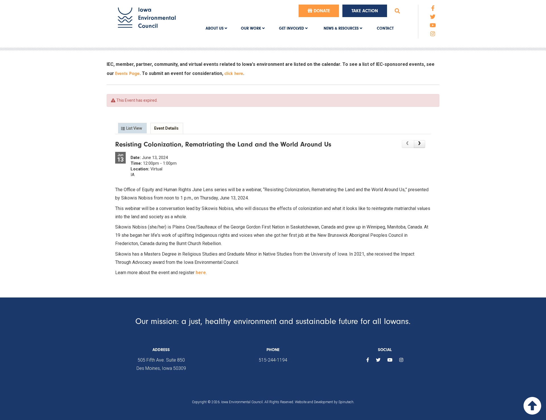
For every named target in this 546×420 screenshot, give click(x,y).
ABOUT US (215, 28)
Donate (321, 10)
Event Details (166, 128)
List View (134, 128)
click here (233, 73)
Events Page (127, 73)
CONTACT (385, 28)
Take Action (364, 10)
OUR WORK (251, 28)
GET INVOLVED (292, 28)
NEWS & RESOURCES (342, 28)
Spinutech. (346, 402)
